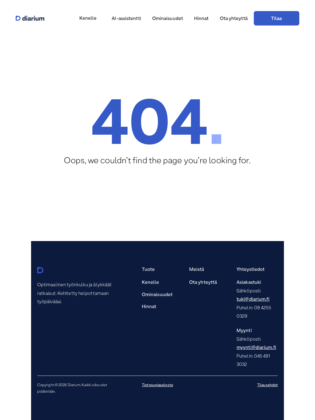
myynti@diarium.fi (256, 347)
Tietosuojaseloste (157, 385)
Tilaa (276, 18)
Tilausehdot (267, 385)
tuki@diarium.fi (253, 299)
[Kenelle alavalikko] (99, 19)
